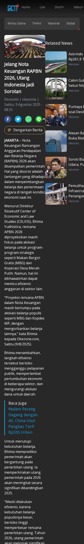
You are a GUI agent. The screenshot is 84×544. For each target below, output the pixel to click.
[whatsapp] (28, 119)
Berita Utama (16, 23)
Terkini (36, 23)
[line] (38, 119)
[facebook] (7, 119)
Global (70, 23)
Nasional (53, 23)
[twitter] (18, 119)
